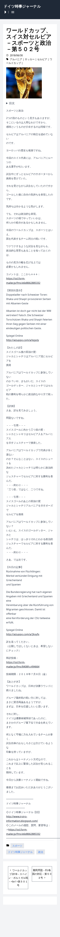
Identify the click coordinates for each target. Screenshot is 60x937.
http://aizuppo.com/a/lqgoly (22, 340)
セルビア (42, 59)
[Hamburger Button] (12, 12)
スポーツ (17, 845)
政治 (40, 852)
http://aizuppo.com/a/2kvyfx (22, 634)
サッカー (30, 59)
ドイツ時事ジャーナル (20, 852)
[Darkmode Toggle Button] (5, 12)
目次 (12, 103)
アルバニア (16, 59)
